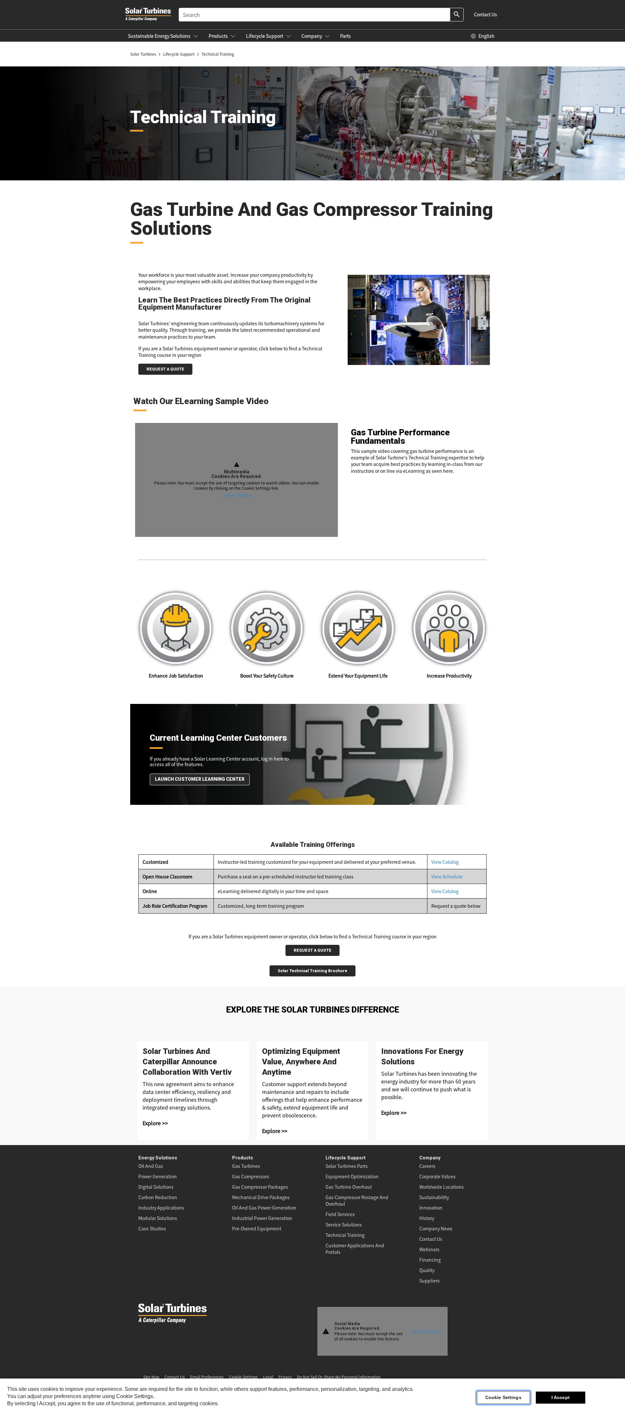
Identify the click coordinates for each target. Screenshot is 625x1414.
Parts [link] (345, 36)
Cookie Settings (236, 495)
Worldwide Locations (441, 1186)
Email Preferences (207, 1376)
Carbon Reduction (157, 1197)
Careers (427, 1166)
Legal (268, 1376)
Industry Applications (161, 1207)
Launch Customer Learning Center (199, 779)
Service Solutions (344, 1224)
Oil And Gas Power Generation (264, 1207)
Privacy (285, 1376)
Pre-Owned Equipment (256, 1228)
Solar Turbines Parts (347, 1166)
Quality (427, 1270)
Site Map (151, 1376)
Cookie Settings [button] (243, 1376)
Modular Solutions (157, 1218)
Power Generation (157, 1176)
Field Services (340, 1214)
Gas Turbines (246, 1166)
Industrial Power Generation (262, 1218)
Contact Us (430, 1239)
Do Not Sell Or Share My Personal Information (339, 1376)
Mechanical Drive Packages (261, 1197)
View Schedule (447, 876)
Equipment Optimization (352, 1176)
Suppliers (429, 1280)
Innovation (430, 1207)
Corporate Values (437, 1176)
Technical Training (345, 1235)
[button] (163, 36)
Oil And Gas (150, 1166)
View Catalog (445, 862)
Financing (430, 1259)
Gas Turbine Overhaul (349, 1186)
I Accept (560, 1397)
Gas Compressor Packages (260, 1186)
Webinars (429, 1249)
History (426, 1218)
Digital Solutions (156, 1186)
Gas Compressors (250, 1176)
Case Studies (152, 1228)
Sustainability (434, 1197)
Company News (435, 1228)
